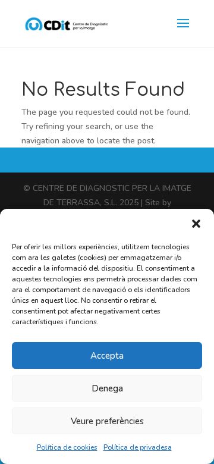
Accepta (107, 356)
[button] (196, 224)
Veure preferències (107, 421)
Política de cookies (67, 447)
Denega (107, 388)
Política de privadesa (137, 447)
